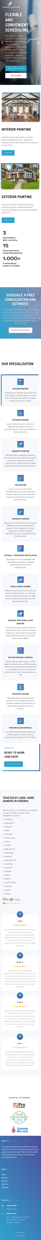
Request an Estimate (13, 764)
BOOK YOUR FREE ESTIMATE (16, 68)
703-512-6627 (16, 76)
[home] (11, 5)
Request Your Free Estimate (20, 330)
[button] (36, 5)
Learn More (8, 153)
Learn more (8, 220)
